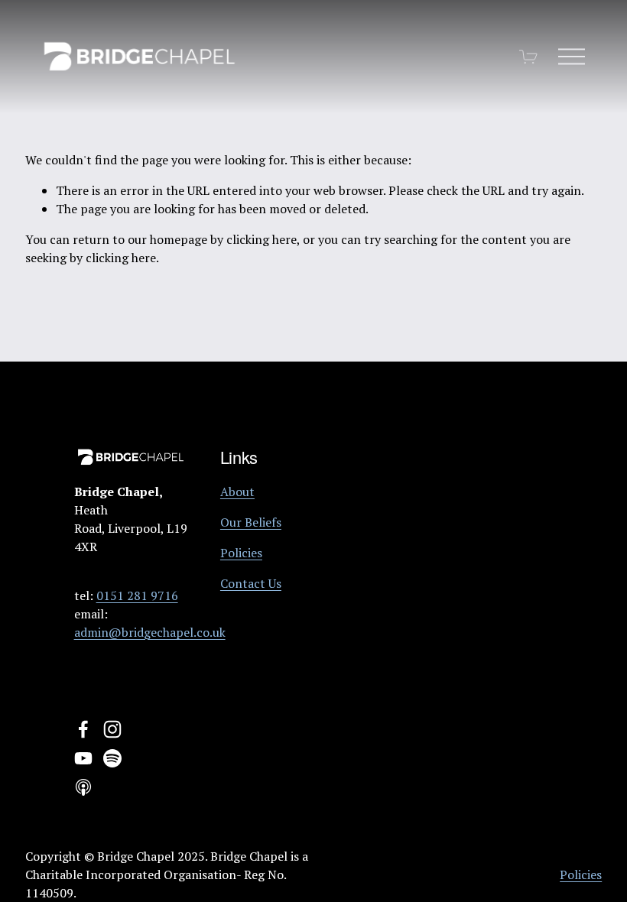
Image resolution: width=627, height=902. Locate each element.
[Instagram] (112, 729)
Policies (241, 552)
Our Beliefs (250, 522)
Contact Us (250, 583)
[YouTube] (83, 758)
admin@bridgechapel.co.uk (150, 632)
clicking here (261, 239)
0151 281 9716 (137, 595)
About (237, 491)
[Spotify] (112, 758)
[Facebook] (83, 729)
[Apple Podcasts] (83, 787)
